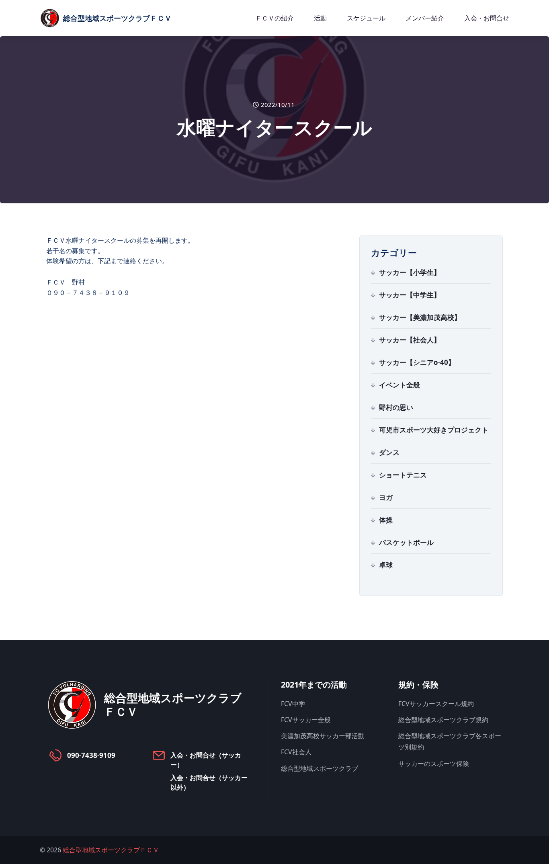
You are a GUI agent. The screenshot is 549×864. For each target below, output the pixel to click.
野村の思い (396, 407)
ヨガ (386, 497)
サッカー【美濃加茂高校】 (420, 317)
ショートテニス (403, 474)
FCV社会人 (296, 751)
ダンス (389, 452)
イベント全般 (399, 384)
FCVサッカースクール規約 (436, 703)
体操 (386, 519)
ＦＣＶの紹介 (274, 18)
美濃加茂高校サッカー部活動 (323, 735)
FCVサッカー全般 (306, 719)
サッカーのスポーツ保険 (433, 763)
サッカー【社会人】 (409, 339)
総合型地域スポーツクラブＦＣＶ (111, 850)
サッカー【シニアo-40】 (417, 362)
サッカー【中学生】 (409, 294)
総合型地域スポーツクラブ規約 (443, 719)
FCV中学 (293, 703)
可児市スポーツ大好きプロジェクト (433, 429)
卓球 (386, 564)
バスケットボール (406, 542)
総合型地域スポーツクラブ (319, 768)
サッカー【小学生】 (409, 272)
